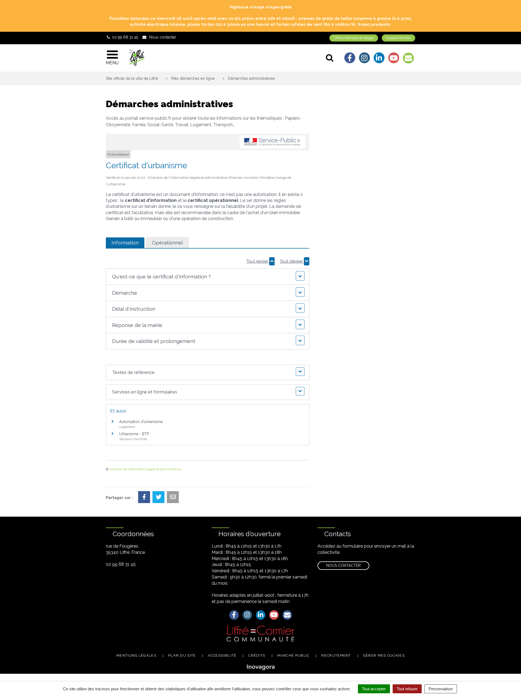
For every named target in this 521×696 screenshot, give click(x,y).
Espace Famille (398, 38)
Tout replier (257, 261)
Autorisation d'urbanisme (141, 421)
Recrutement (336, 655)
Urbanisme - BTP (134, 434)
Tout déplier (292, 261)
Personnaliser (440, 689)
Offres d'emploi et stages (354, 38)
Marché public (293, 655)
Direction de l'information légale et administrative (145, 469)
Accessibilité (222, 655)
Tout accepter (374, 689)
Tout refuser (407, 689)
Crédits (256, 655)
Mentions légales (136, 655)
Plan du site (182, 655)
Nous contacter (343, 565)
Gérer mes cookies (384, 655)
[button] (207, 277)
